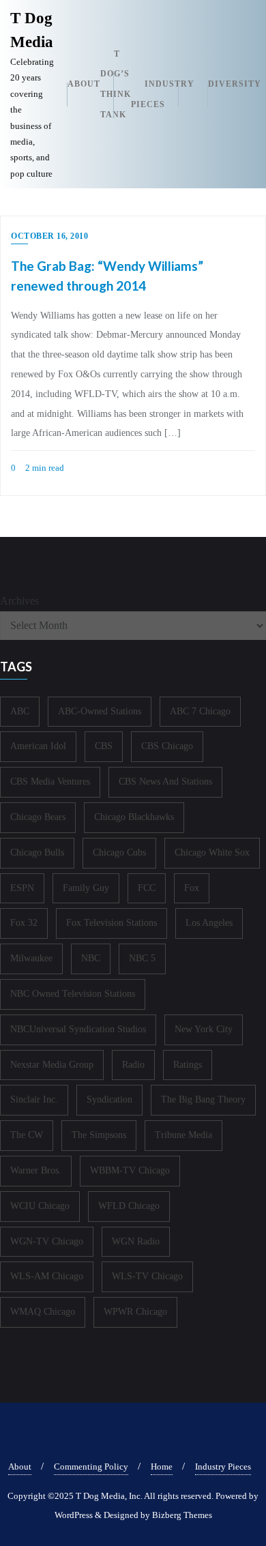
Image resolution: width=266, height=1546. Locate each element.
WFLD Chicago (129, 1206)
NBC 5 (142, 958)
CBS (104, 746)
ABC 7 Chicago (200, 711)
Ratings (187, 1065)
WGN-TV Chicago (46, 1241)
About (19, 1466)
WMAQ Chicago (42, 1312)
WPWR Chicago (135, 1312)
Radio (133, 1065)
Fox (191, 888)
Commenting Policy (91, 1466)
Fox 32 (24, 923)
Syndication (109, 1099)
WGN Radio (136, 1241)
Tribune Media (183, 1135)
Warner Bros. (35, 1170)
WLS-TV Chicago (147, 1276)
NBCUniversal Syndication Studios (78, 1029)
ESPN (22, 888)
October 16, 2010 (49, 236)
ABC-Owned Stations (99, 711)
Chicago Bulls (37, 852)
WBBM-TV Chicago (130, 1170)
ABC (19, 711)
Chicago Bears (37, 817)
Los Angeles (209, 923)
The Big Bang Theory (203, 1099)
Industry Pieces (223, 1466)
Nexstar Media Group (51, 1065)
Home (162, 1466)
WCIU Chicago (40, 1206)
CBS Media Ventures (50, 781)
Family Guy (86, 888)
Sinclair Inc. (34, 1099)
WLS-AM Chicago (46, 1276)
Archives (19, 601)
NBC (90, 958)
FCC (147, 888)
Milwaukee (31, 958)
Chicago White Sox (212, 852)
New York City (204, 1029)
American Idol (38, 746)
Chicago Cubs (119, 852)
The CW (26, 1135)
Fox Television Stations (111, 923)
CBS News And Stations (165, 781)
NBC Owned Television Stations (72, 994)
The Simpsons (99, 1135)
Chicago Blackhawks (134, 817)
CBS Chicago (167, 746)
